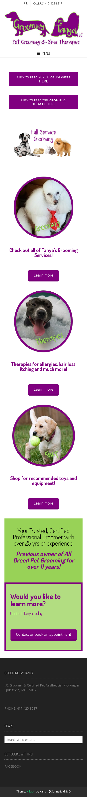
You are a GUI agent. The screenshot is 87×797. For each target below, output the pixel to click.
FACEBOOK (12, 766)
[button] (43, 275)
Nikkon (31, 791)
